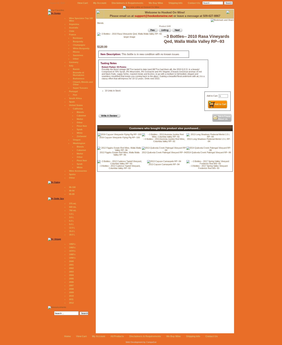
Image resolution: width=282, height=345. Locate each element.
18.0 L (72, 234)
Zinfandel (81, 136)
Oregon (77, 140)
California (78, 109)
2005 (71, 278)
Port (75, 95)
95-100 (72, 187)
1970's (72, 251)
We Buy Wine (156, 3)
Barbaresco (78, 78)
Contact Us (194, 3)
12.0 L (72, 228)
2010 (71, 296)
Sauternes (78, 55)
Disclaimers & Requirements (127, 3)
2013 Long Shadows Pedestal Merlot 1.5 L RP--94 (208, 140)
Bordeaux (78, 38)
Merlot (80, 119)
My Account (99, 3)
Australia (73, 27)
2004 (71, 275)
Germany (73, 62)
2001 (71, 265)
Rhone (76, 52)
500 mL (72, 207)
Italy (71, 66)
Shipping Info (175, 3)
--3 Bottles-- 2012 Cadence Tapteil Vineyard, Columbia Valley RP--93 (119, 167)
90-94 (71, 190)
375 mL (72, 203)
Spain (72, 102)
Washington (79, 143)
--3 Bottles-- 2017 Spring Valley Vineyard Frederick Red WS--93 (209, 167)
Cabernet (81, 115)
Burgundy (78, 41)
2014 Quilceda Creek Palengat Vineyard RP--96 (208, 152)
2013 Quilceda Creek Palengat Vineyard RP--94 (164, 152)
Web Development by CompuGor (141, 342)
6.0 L (71, 221)
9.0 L (71, 224)
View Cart (82, 3)
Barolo (76, 69)
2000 (71, 261)
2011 (71, 299)
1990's (72, 258)
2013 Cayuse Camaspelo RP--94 (164, 164)
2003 (71, 272)
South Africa (75, 98)
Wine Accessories (78, 171)
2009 (71, 292)
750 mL (72, 210)
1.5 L (71, 214)
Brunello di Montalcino (78, 73)
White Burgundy (81, 48)
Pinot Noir (82, 126)
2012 (71, 303)
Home (67, 336)
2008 (71, 289)
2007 (71, 285)
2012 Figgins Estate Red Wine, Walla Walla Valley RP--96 (119, 153)
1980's (72, 254)
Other (76, 59)
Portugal (73, 91)
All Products (117, 336)
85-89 (71, 194)
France (72, 34)
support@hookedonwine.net (153, 15)
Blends (80, 112)
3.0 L (71, 217)
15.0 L (72, 231)
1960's (72, 247)
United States (76, 105)
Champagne (79, 45)
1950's (72, 244)
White (79, 133)
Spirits (72, 174)
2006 (71, 282)
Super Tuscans (80, 88)
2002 (71, 268)
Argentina (74, 24)
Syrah (79, 129)
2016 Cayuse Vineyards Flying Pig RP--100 (119, 137)
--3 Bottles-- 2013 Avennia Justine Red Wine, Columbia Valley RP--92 (164, 140)
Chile (71, 31)
